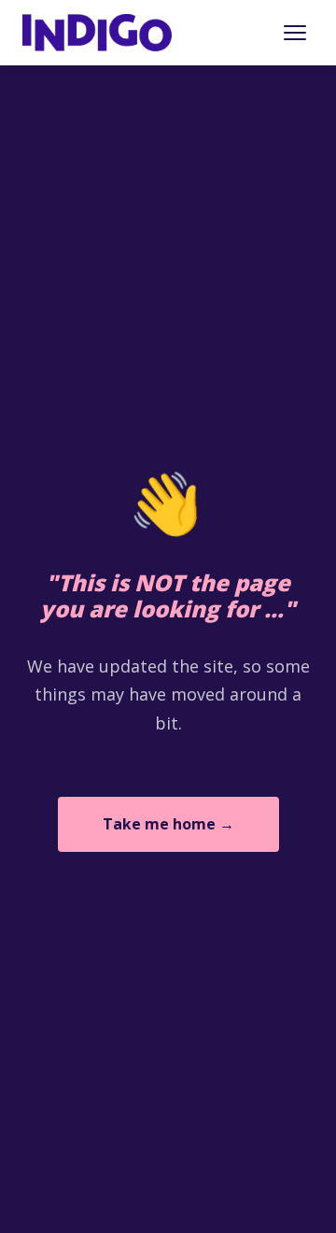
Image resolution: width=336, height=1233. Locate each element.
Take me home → (168, 824)
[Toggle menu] (295, 32)
